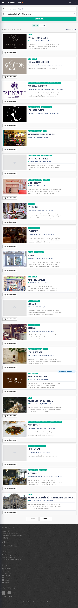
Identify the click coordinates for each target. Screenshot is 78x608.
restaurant (31, 83)
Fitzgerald (33, 473)
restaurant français (46, 107)
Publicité (5, 538)
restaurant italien (40, 83)
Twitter (7, 575)
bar (29, 228)
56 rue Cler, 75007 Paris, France (38, 137)
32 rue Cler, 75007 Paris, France (38, 307)
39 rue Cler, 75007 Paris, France (38, 283)
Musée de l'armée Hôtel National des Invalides (51, 497)
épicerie (34, 58)
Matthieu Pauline (37, 376)
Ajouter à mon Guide (10, 53)
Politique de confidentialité (11, 559)
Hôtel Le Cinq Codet (38, 37)
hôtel (29, 34)
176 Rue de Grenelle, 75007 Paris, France (41, 355)
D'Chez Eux (33, 207)
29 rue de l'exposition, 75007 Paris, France (42, 428)
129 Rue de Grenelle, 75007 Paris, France (41, 404)
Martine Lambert (37, 279)
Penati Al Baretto (37, 86)
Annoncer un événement (10, 533)
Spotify (7, 580)
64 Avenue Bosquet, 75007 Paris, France (41, 234)
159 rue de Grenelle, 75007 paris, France (41, 331)
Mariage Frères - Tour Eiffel (42, 134)
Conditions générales (9, 557)
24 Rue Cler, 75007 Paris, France (39, 380)
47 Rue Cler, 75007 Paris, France (39, 186)
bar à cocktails (35, 228)
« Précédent (32, 519)
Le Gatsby (33, 231)
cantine (45, 349)
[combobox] (41, 9)
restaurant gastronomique (53, 83)
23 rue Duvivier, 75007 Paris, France (40, 161)
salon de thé (39, 131)
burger (37, 325)
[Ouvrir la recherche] (75, 2)
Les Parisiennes (36, 110)
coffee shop (46, 179)
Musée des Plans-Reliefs (40, 401)
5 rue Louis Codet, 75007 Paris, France (41, 41)
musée (29, 397)
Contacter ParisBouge (9, 546)
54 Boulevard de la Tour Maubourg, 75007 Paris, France (45, 476)
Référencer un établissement (12, 536)
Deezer (6, 582)
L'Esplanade (34, 449)
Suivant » (45, 519)
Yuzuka (31, 255)
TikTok (6, 578)
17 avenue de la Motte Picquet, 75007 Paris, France (44, 113)
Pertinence (34, 425)
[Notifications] (70, 2)
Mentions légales (8, 555)
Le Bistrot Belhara (38, 158)
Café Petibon (34, 182)
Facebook (7, 573)
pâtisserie (34, 373)
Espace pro (5, 531)
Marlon (32, 328)
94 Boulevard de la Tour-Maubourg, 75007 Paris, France (46, 89)
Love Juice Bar (35, 352)
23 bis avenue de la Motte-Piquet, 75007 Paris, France (45, 65)
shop (29, 58)
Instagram (8, 571)
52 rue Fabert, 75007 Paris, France (39, 452)
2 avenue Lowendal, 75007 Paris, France (41, 210)
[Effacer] (74, 14)
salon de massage (39, 252)
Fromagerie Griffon (38, 62)
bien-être (30, 252)
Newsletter (8, 568)
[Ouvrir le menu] (3, 2)
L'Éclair (32, 304)
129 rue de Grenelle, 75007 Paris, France (41, 501)
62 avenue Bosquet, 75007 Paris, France (41, 258)
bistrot (37, 107)
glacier (34, 276)
